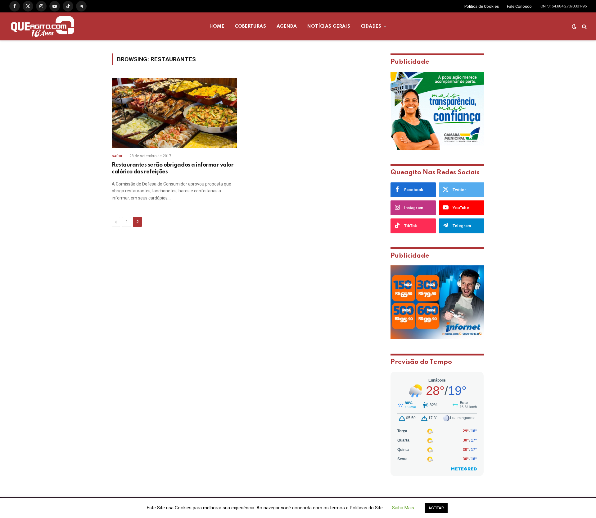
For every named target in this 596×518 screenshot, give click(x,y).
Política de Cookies (481, 6)
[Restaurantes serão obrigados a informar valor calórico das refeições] (174, 113)
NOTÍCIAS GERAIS (328, 26)
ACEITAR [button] (436, 508)
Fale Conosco (519, 6)
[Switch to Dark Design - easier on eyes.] (574, 26)
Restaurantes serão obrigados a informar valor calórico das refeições (172, 168)
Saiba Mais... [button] (404, 508)
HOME (217, 26)
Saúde (117, 156)
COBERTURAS (250, 26)
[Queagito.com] (42, 26)
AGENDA (287, 26)
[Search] (584, 27)
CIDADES (371, 26)
